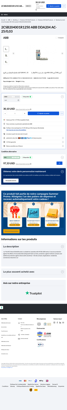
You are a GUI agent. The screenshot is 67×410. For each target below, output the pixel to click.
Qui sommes (4, 327)
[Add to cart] (59, 163)
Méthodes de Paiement (6, 345)
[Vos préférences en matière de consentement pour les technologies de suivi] (1, 307)
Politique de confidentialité (18, 384)
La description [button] (11, 246)
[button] (62, 98)
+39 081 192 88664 (25, 334)
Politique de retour (5, 349)
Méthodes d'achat (5, 341)
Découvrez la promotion (11, 231)
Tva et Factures (4, 331)
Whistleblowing (51, 386)
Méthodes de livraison (6, 322)
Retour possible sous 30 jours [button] (14, 146)
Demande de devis (11, 180)
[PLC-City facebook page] (57, 322)
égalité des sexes (41, 386)
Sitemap (12, 386)
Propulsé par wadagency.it (6, 367)
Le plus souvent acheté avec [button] (18, 271)
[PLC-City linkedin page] (60, 322)
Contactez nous (4, 353)
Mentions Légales (45, 384)
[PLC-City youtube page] (63, 322)
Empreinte (61, 386)
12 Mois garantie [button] (11, 142)
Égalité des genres (33, 384)
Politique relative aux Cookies (25, 386)
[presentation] (13, 53)
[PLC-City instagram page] (54, 322)
